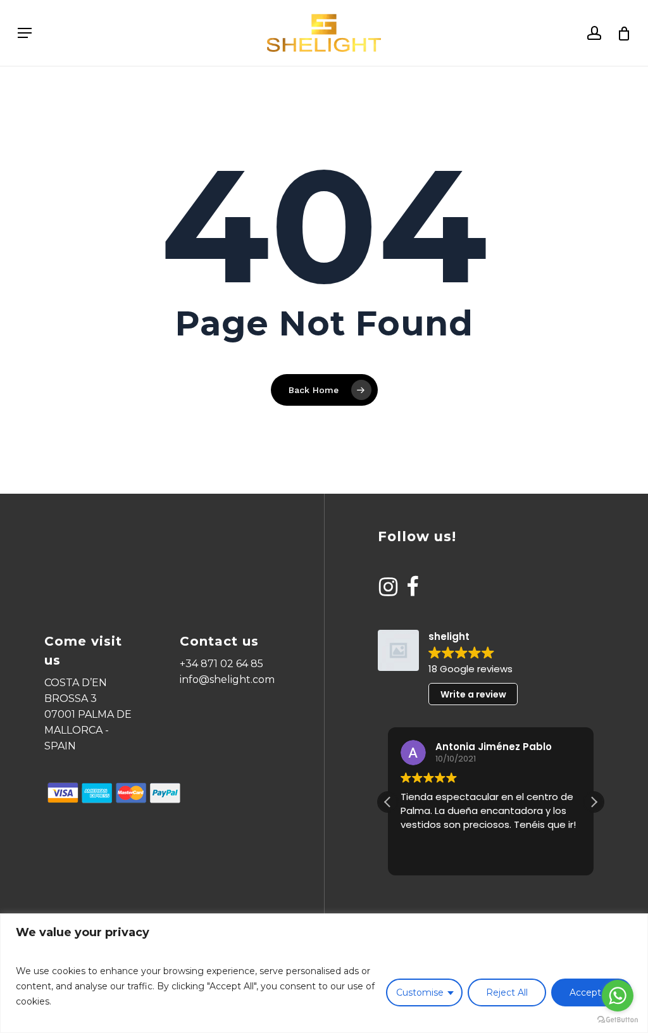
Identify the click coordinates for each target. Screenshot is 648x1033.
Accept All (592, 992)
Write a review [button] (473, 694)
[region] (324, 973)
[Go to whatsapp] (617, 995)
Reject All (507, 992)
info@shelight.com (227, 679)
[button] (593, 801)
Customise (420, 992)
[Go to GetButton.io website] (617, 1020)
